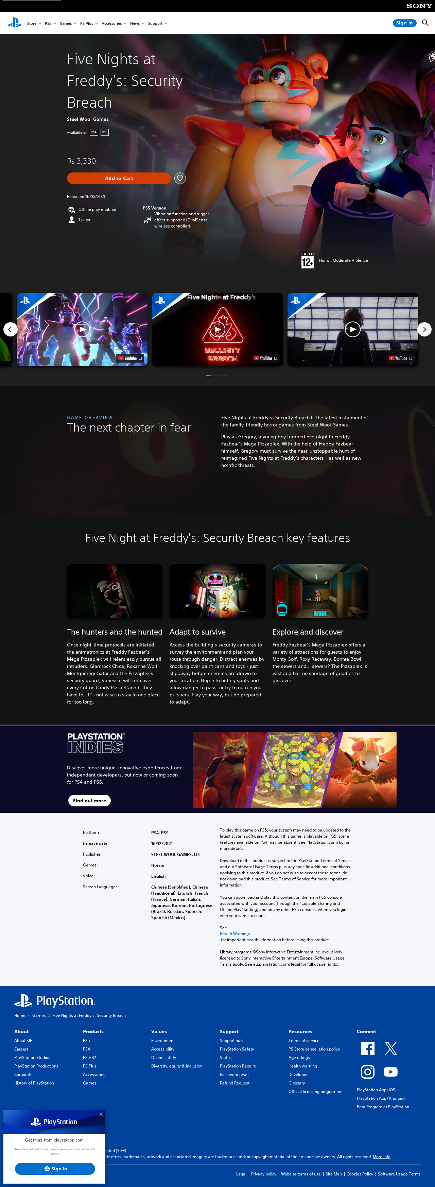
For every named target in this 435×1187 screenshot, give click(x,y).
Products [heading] (93, 1031)
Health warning (303, 1066)
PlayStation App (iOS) (377, 1090)
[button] (217, 329)
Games (66, 23)
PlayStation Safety (237, 1049)
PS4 (86, 1049)
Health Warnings (235, 933)
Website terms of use (301, 1174)
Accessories (112, 23)
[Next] (424, 329)
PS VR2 (89, 1057)
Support (155, 23)
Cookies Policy (360, 1174)
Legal (241, 1174)
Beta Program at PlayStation (383, 1107)
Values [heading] (159, 1031)
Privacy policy (263, 1174)
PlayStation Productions (36, 1066)
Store (31, 23)
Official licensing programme (316, 1091)
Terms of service (304, 1040)
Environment (163, 1040)
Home (19, 1015)
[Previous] (10, 329)
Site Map (334, 1174)
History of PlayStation (34, 1083)
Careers (21, 1049)
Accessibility (162, 1049)
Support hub (231, 1040)
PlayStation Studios (32, 1057)
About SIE (23, 1040)
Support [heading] (229, 1031)
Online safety (163, 1057)
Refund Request (234, 1083)
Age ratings (299, 1057)
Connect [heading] (366, 1031)
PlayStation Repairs (238, 1066)
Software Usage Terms (399, 1174)
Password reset (234, 1074)
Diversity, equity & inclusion (177, 1066)
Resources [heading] (300, 1031)
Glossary (297, 1083)
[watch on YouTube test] (265, 358)
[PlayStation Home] (14, 23)
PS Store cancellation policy (314, 1049)
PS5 (48, 23)
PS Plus (86, 23)
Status (226, 1057)
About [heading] (21, 1031)
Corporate (23, 1074)
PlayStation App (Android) (381, 1098)
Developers (299, 1074)
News (135, 23)
